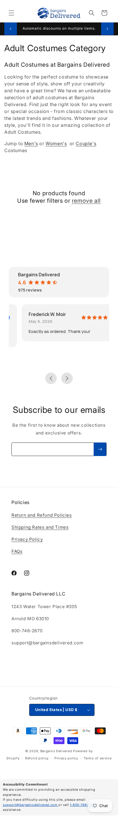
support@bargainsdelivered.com (30, 805)
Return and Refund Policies (41, 515)
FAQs (16, 551)
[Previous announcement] (10, 28)
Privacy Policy (27, 539)
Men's (31, 143)
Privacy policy (66, 758)
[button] (11, 13)
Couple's (86, 143)
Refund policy (37, 758)
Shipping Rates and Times (39, 527)
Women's (56, 143)
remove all (86, 200)
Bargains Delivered (56, 751)
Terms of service (97, 758)
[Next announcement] (107, 28)
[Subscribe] (100, 449)
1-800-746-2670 (84, 805)
